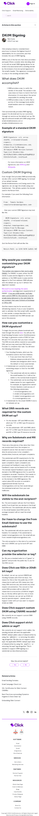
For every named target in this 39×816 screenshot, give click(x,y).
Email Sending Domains (10, 680)
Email (17, 743)
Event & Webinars (17, 787)
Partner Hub (17, 775)
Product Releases (18, 794)
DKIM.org (23, 165)
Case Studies (18, 792)
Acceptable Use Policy (26, 815)
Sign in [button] (32, 4)
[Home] (9, 6)
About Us (17, 805)
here (21, 333)
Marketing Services (17, 764)
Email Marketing (18, 10)
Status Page (17, 797)
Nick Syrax (11, 39)
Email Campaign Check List (11, 684)
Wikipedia (11, 167)
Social (18, 748)
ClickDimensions (16, 813)
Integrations (17, 751)
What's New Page (18, 784)
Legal (35, 813)
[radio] (14, 664)
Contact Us (17, 808)
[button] (28, 3)
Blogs (17, 789)
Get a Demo (17, 762)
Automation (17, 746)
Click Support (6, 10)
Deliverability (29, 10)
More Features (18, 753)
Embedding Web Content (11, 701)
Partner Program (18, 773)
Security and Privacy (12, 815)
